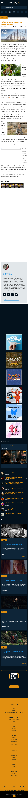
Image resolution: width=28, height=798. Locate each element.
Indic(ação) (14, 728)
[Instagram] (2, 12)
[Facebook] (6, 12)
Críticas (14, 735)
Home (2, 15)
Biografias (14, 724)
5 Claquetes (6, 15)
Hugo (10, 97)
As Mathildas (14, 723)
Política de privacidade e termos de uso (14, 712)
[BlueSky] (14, 12)
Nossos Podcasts (14, 717)
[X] (10, 12)
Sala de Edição (14, 773)
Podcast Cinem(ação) (14, 719)
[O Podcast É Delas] (14, 429)
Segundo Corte (14, 730)
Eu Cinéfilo (14, 757)
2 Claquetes (14, 739)
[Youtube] (26, 12)
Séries (14, 766)
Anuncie (14, 710)
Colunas (14, 750)
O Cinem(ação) (14, 705)
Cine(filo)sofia (14, 762)
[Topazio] (14, 377)
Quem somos (14, 706)
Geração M (14, 721)
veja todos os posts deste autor (11, 299)
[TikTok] (18, 12)
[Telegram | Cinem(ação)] (14, 342)
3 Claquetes (14, 741)
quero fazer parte (14, 686)
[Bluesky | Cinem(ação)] (14, 412)
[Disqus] (14, 207)
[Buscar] (25, 7)
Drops (14, 726)
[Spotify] (22, 12)
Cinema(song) (14, 755)
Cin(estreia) (14, 753)
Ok (14, 796)
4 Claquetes (14, 743)
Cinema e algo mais (14, 752)
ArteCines (14, 764)
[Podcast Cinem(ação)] (14, 394)
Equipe (14, 708)
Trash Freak (14, 761)
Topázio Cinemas (14, 775)
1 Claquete (14, 737)
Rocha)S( (14, 759)
